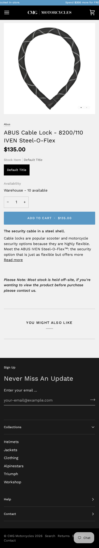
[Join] (91, 399)
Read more (13, 260)
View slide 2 (86, 107)
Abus (7, 124)
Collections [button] (12, 427)
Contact (10, 540)
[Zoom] (13, 105)
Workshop (12, 482)
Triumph (11, 474)
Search (50, 536)
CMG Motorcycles (20, 536)
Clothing (11, 458)
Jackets (10, 450)
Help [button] (7, 499)
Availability (12, 183)
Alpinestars (14, 466)
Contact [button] (10, 514)
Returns (64, 536)
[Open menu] (11, 13)
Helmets (11, 442)
